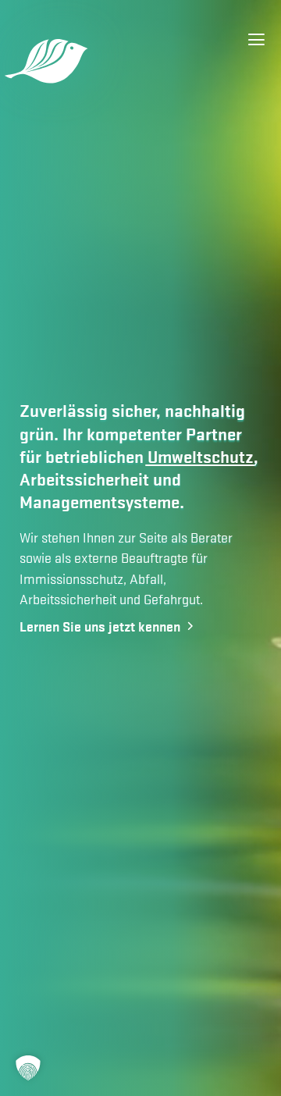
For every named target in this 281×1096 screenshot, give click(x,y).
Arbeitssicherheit (84, 479)
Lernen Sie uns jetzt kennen (101, 625)
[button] (28, 1068)
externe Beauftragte (131, 557)
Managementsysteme (100, 501)
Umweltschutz (201, 456)
